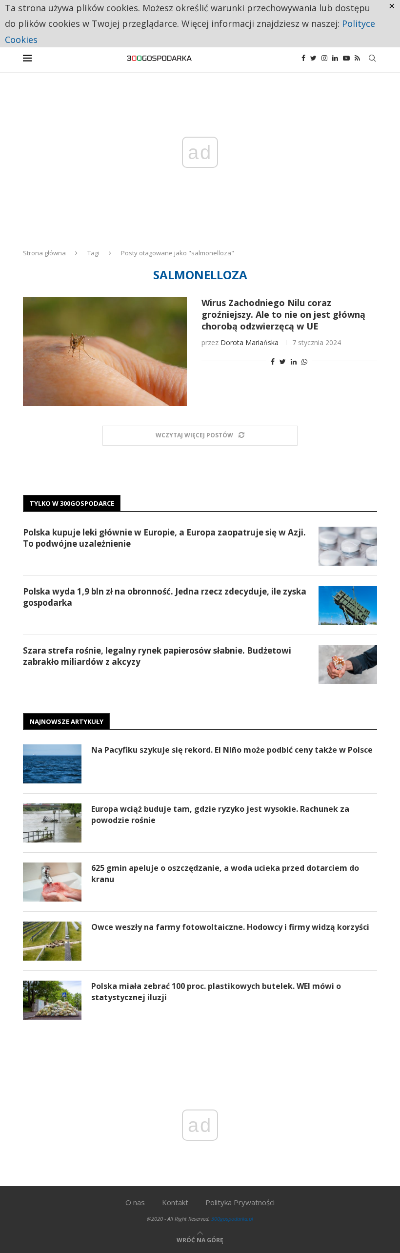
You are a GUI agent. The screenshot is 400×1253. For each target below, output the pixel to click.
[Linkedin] (335, 58)
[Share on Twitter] (283, 361)
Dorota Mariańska (249, 342)
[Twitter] (313, 58)
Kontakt (175, 1202)
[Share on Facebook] (273, 361)
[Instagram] (324, 58)
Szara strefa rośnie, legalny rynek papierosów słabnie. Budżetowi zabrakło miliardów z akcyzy (157, 656)
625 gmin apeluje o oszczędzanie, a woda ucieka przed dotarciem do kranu (225, 873)
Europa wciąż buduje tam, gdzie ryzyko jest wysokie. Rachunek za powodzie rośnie (220, 814)
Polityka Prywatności (240, 1202)
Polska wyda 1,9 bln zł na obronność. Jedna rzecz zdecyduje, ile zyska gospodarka (164, 597)
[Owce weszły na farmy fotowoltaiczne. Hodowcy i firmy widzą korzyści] (52, 941)
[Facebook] (303, 58)
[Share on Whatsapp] (304, 361)
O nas (135, 1202)
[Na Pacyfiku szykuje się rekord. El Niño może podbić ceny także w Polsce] (52, 763)
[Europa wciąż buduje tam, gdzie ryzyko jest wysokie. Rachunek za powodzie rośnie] (52, 822)
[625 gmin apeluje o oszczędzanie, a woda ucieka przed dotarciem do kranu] (52, 882)
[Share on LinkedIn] (294, 361)
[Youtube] (346, 58)
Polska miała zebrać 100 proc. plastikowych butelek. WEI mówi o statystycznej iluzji (216, 991)
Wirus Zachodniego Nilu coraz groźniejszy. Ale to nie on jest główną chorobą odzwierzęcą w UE (283, 314)
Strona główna (44, 252)
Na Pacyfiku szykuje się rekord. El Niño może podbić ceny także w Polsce (232, 749)
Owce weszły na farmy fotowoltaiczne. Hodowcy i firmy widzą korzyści (230, 927)
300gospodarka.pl (232, 1218)
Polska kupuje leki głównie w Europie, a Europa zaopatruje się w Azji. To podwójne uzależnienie (164, 538)
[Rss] (357, 58)
